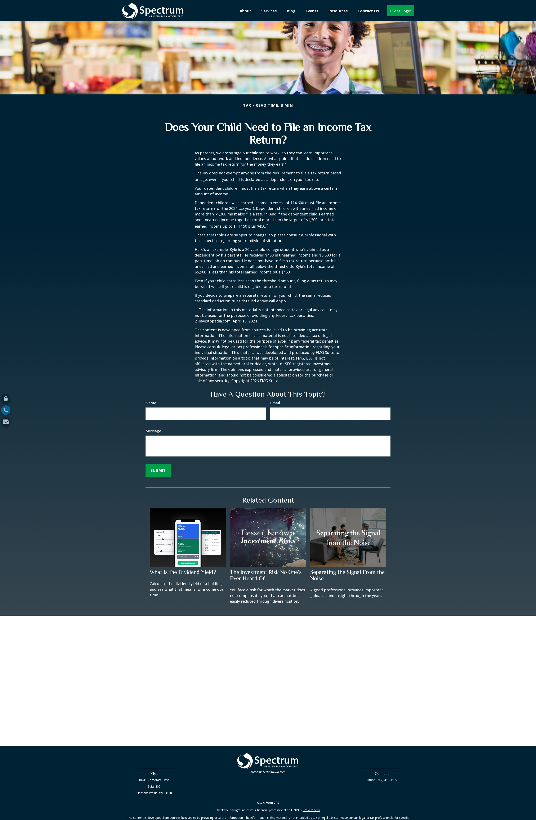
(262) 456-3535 (386, 780)
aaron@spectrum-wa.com (268, 772)
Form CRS (272, 803)
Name (151, 402)
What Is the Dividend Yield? (183, 572)
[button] (245, 10)
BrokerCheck (311, 810)
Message (153, 430)
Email (275, 402)
